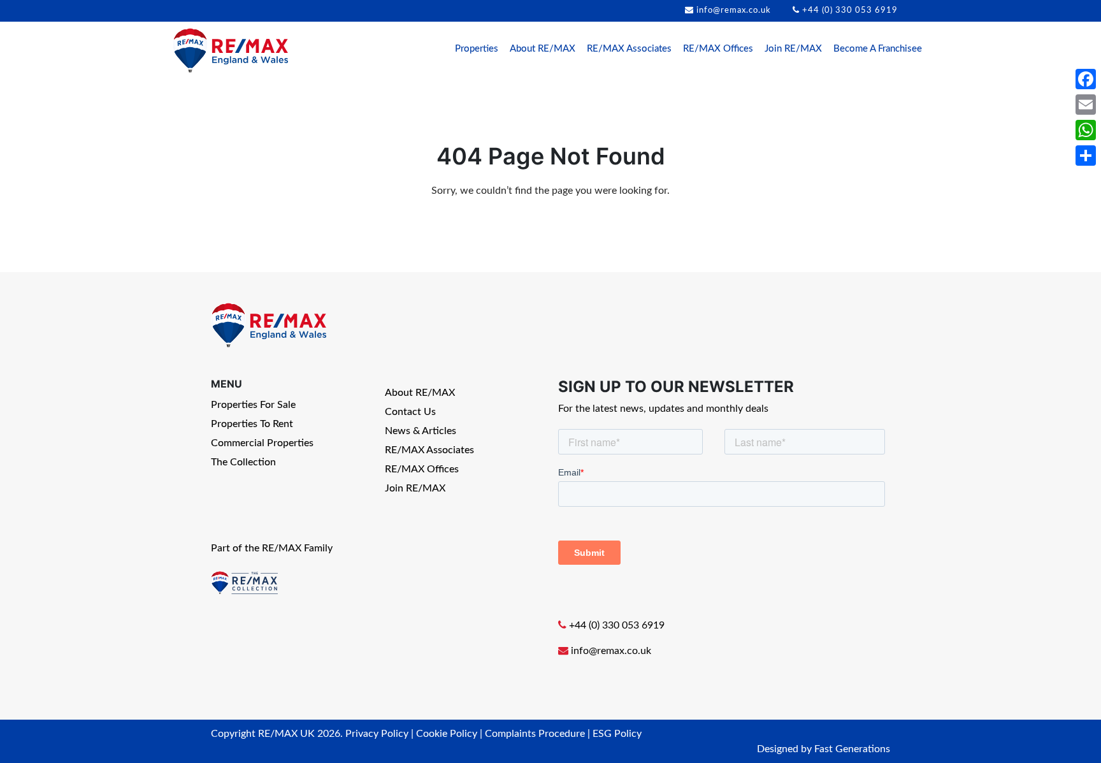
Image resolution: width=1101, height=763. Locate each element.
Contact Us (410, 412)
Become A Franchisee (877, 49)
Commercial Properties (262, 443)
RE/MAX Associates (629, 49)
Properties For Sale (253, 405)
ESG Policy (617, 734)
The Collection (243, 462)
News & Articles (420, 431)
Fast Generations (852, 749)
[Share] (1085, 155)
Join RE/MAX (793, 49)
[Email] (1085, 104)
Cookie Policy (446, 734)
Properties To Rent (252, 424)
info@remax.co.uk (733, 10)
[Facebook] (1085, 79)
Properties (476, 49)
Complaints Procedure (535, 734)
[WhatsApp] (1085, 130)
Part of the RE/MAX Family (272, 548)
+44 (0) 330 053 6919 (850, 10)
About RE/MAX (542, 49)
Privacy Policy (376, 734)
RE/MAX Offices (718, 49)
